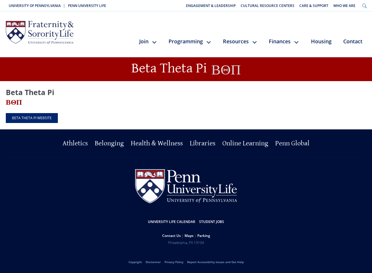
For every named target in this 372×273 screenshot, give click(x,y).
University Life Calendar (171, 221)
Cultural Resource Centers (267, 5)
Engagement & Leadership (211, 5)
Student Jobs (211, 221)
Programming (186, 41)
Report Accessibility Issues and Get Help (215, 262)
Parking (203, 235)
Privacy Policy (173, 262)
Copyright (135, 262)
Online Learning (245, 143)
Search (364, 5)
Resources (236, 41)
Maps (189, 235)
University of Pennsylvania (35, 5)
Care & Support (313, 5)
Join (144, 41)
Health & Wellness (157, 143)
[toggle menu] (157, 44)
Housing (321, 41)
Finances (280, 41)
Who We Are (344, 5)
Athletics (75, 143)
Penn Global (292, 143)
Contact (352, 41)
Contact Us (171, 235)
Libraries (202, 143)
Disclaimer (153, 262)
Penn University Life (87, 5)
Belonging (109, 143)
